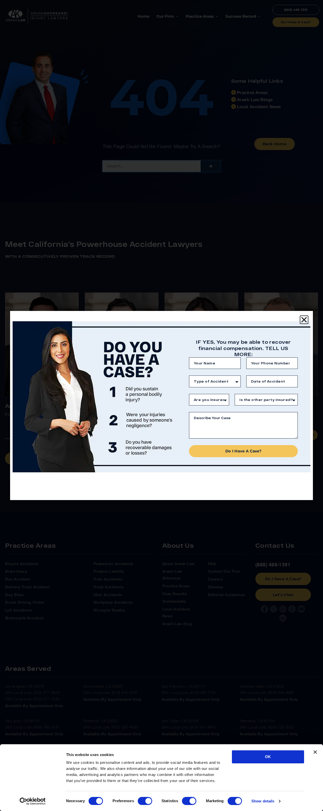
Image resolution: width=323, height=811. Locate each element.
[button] (304, 320)
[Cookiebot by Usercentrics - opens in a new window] (33, 801)
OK (268, 757)
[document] (161, 405)
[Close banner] (315, 752)
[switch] (145, 801)
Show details (262, 801)
